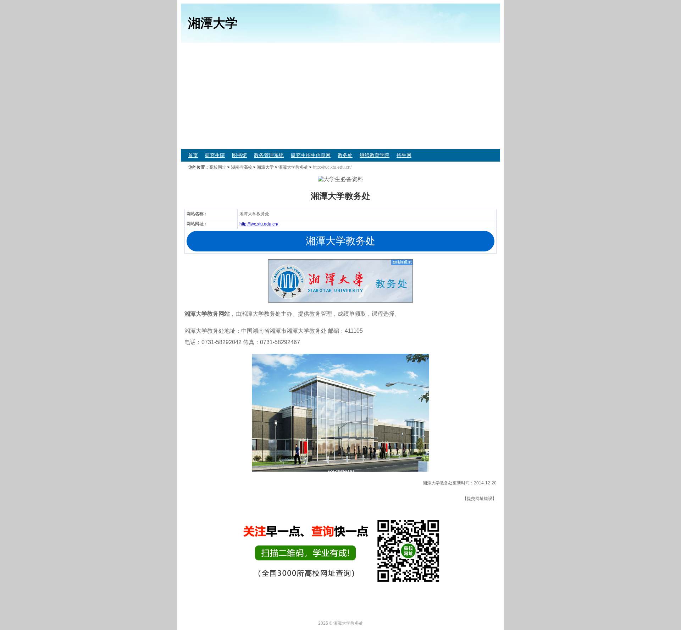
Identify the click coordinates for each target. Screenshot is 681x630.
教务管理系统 (269, 155)
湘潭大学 (265, 167)
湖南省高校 (241, 167)
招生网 (404, 155)
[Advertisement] (394, 96)
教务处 (345, 155)
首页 (193, 155)
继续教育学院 (374, 155)
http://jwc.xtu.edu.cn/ (258, 224)
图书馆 (239, 155)
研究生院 (215, 155)
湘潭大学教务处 (293, 167)
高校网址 (217, 167)
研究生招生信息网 (311, 155)
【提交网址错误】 (480, 498)
